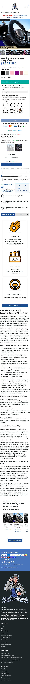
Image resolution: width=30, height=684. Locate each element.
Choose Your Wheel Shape (14, 98)
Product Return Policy (6, 637)
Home (2, 12)
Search (3, 626)
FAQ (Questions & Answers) (7, 655)
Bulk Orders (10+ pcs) (6, 675)
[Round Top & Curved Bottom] (5, 111)
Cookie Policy (4, 639)
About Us (3, 669)
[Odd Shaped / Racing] (13, 111)
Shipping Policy (4, 633)
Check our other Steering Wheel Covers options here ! (15, 16)
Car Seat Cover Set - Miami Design (10, 176)
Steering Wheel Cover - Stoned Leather (18, 526)
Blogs (2, 628)
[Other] (20, 111)
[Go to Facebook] (2, 562)
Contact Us (4, 642)
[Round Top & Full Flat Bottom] (20, 105)
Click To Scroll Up (14, 305)
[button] (15, 68)
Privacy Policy (4, 631)
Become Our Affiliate (6, 678)
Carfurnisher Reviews (6, 644)
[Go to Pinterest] (13, 562)
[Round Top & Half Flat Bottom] (13, 105)
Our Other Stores (5, 673)
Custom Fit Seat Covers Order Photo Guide (11, 657)
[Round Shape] (5, 105)
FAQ (21, 214)
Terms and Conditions (6, 635)
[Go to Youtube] (9, 562)
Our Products (4, 671)
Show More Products (15, 540)
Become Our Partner (6, 680)
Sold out (15, 120)
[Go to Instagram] (5, 562)
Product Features (7, 214)
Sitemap (3, 646)
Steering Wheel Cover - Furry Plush (8, 526)
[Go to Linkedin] (11, 562)
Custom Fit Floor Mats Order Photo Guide (11, 660)
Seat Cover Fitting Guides (7, 662)
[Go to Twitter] (7, 562)
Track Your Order (5, 653)
